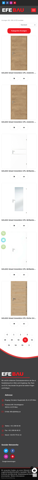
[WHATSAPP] (3, 246)
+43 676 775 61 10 (15, 435)
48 (5, 340)
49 (12, 340)
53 (9, 345)
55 (22, 345)
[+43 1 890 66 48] (3, 233)
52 (32, 340)
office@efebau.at (15, 411)
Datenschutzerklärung (8, 478)
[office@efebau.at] (3, 240)
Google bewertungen (8, 461)
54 (16, 345)
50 (18, 340)
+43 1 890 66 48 (15, 426)
